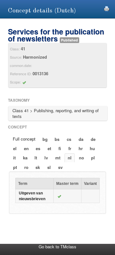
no (81, 158)
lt (35, 158)
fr (69, 148)
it (14, 158)
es (38, 148)
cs (69, 139)
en (26, 148)
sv (60, 167)
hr (81, 148)
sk (37, 167)
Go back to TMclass (57, 247)
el (15, 148)
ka (25, 158)
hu (92, 148)
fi (59, 148)
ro (26, 167)
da (81, 139)
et (49, 148)
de (93, 139)
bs (57, 139)
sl (49, 167)
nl (70, 158)
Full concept (24, 139)
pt (15, 167)
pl (93, 158)
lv (46, 158)
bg (45, 139)
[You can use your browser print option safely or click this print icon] (106, 8)
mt (57, 158)
